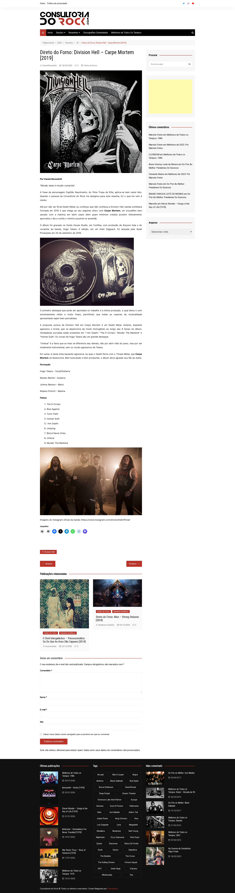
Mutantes (116, 831)
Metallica (101, 831)
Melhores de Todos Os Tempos (126, 32)
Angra (135, 774)
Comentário (46, 670)
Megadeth (133, 825)
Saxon (115, 850)
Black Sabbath (116, 781)
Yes (131, 875)
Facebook (179, 4)
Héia (99, 812)
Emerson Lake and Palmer (109, 799)
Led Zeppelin (103, 825)
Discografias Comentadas (95, 32)
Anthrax (99, 781)
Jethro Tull (133, 812)
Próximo (133, 564)
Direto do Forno (90, 65)
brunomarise (50, 646)
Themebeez (112, 888)
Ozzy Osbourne (117, 837)
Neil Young (133, 831)
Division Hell (50, 552)
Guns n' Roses (116, 806)
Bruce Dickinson (106, 787)
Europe (134, 799)
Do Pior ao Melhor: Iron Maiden (181, 773)
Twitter (184, 3)
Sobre (42, 3)
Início (50, 32)
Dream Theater (129, 793)
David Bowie (130, 787)
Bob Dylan (134, 781)
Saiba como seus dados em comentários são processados (112, 750)
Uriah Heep (115, 868)
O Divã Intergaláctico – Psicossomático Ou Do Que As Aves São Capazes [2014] (64, 640)
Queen (99, 843)
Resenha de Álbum (68, 633)
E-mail (43, 709)
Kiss (136, 818)
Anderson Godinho (106, 625)
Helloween (134, 806)
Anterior (49, 564)
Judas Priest (102, 818)
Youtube (193, 3)
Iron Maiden (114, 812)
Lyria (119, 825)
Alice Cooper (118, 774)
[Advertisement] (170, 96)
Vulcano (133, 868)
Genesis (99, 806)
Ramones (113, 843)
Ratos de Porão (131, 843)
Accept (100, 774)
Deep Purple (104, 793)
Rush (100, 850)
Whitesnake (107, 875)
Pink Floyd (134, 837)
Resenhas (73, 32)
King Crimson (121, 818)
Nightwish (100, 837)
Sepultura (133, 850)
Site (41, 722)
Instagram (188, 3)
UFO (99, 868)
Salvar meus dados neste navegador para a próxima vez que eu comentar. (76, 734)
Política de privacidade (57, 3)
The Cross (130, 856)
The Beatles (105, 856)
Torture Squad (130, 862)
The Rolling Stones (106, 862)
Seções (59, 32)
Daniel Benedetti (50, 65)
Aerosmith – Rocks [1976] (73, 787)
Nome (43, 697)
